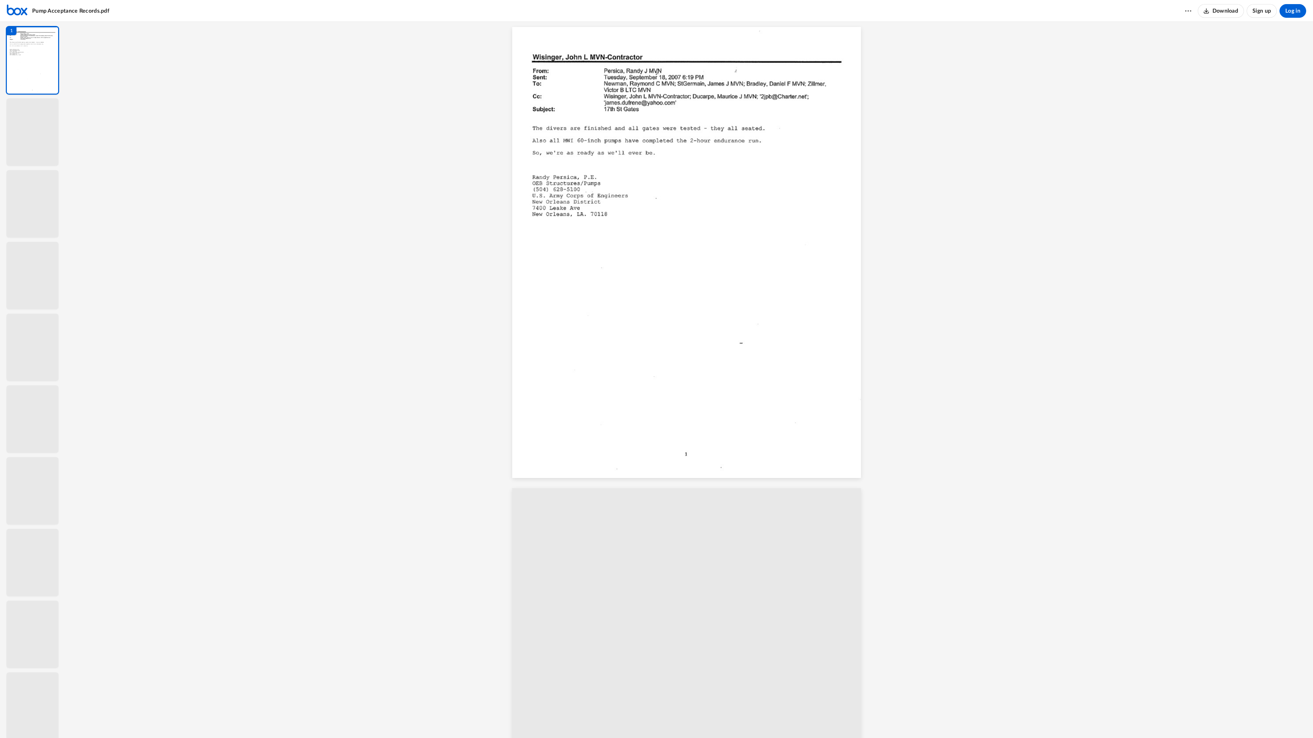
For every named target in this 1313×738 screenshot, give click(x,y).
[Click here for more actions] (1188, 11)
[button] (32, 60)
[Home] (17, 10)
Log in (1292, 11)
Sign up (1261, 11)
